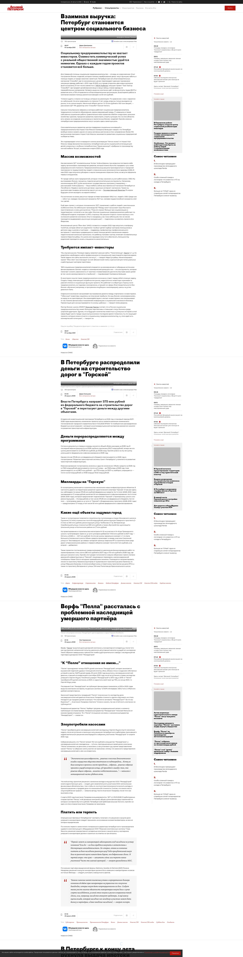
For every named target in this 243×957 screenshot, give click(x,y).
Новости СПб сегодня (150, 583)
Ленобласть (170, 922)
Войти (230, 8)
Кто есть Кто (150, 8)
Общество (75, 339)
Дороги (68, 583)
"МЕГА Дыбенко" (101, 85)
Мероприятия (128, 8)
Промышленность (82, 922)
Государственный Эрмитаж (114, 190)
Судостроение (70, 922)
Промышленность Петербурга (99, 922)
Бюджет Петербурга (112, 583)
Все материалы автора (87, 47)
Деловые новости (126, 583)
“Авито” (127, 253)
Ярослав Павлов (92, 307)
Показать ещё (159, 94)
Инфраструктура (77, 583)
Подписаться (137, 2)
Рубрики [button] (97, 8)
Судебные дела (160, 922)
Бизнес (68, 339)
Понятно (175, 953)
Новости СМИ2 (66, 353)
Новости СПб (85, 339)
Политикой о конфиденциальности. (157, 952)
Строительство (91, 583)
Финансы (100, 583)
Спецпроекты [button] (112, 8)
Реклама (140, 8)
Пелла (69, 648)
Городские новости (165, 583)
